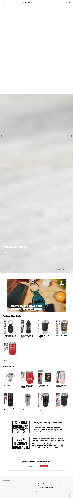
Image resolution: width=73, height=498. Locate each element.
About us (44, 2)
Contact (50, 1)
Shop (5, 253)
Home (24, 2)
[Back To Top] (70, 495)
